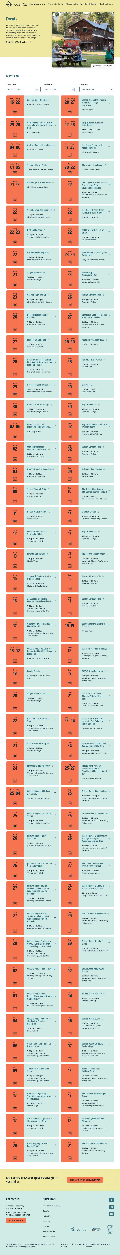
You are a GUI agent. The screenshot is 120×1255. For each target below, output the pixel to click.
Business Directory (51, 1206)
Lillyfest (86, 385)
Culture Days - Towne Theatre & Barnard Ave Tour (92, 696)
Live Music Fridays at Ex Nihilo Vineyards (92, 146)
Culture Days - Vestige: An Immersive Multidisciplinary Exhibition (39, 651)
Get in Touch (16, 1221)
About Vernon (36, 4)
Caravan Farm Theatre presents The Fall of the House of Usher (93, 721)
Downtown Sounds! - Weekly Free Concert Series (94, 316)
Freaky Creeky (33, 671)
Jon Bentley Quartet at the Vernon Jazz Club (39, 865)
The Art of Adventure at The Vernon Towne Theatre (94, 490)
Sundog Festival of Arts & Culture (93, 625)
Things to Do (54, 4)
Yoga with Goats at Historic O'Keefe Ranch (94, 426)
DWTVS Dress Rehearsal (92, 671)
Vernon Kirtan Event (91, 1019)
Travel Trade (49, 1236)
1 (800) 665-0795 (22, 1215)
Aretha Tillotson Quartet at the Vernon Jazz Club (40, 1120)
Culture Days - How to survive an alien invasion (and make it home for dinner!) (38, 890)
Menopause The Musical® (38, 766)
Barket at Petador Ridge (38, 405)
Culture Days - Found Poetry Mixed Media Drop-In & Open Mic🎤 (39, 996)
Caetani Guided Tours (37, 100)
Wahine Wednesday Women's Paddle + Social (38, 448)
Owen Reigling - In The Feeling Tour (37, 1145)
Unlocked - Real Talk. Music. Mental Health (39, 625)
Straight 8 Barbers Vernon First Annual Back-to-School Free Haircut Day (39, 362)
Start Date (11, 84)
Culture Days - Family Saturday (37, 837)
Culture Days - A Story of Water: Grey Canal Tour (93, 887)
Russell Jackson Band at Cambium (37, 316)
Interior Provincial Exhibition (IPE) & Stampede (40, 426)
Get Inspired (105, 4)
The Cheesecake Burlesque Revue (94, 1095)
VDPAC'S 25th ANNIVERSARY (94, 914)
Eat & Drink (90, 4)
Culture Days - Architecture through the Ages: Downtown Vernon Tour (94, 839)
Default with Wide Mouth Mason (93, 970)
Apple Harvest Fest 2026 (93, 340)
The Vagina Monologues (92, 165)
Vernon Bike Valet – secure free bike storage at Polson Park (39, 125)
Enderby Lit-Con (89, 512)
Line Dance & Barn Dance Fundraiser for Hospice (93, 211)
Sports (46, 1226)
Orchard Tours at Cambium (39, 145)
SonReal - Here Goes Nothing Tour (91, 1070)
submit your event (17, 42)
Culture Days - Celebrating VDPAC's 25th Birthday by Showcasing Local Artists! (39, 944)
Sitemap (78, 1244)
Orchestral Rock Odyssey (93, 813)
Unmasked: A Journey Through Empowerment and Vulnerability (39, 1096)
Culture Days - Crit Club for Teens (39, 815)
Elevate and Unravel (36, 554)
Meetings (47, 1221)
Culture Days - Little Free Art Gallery (38, 792)
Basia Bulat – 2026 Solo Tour (38, 720)
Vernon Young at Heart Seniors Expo (92, 1045)
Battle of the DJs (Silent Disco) (93, 231)
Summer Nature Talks (37, 165)
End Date (47, 84)
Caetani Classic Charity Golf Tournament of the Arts (94, 745)
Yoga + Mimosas (34, 272)
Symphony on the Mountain (39, 210)
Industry (47, 1216)
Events (46, 1211)
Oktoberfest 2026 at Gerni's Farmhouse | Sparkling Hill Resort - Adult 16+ (94, 770)
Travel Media (49, 1231)
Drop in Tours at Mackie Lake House (92, 124)
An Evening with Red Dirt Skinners (93, 1120)
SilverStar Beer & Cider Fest (39, 385)
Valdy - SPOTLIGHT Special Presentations (39, 1045)
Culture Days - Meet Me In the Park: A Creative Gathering (39, 1021)
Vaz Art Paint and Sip (36, 295)
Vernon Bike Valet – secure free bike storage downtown (94, 103)
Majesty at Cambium (36, 340)
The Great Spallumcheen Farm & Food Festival (93, 865)
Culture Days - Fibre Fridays (94, 649)
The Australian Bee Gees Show (38, 1070)
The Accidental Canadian (93, 1143)
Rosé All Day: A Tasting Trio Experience (94, 254)
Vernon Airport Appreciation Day (90, 274)
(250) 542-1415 (19, 1212)
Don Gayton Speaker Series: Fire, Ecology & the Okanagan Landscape (94, 185)
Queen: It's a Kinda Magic (93, 554)
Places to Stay (73, 4)
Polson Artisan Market (92, 360)
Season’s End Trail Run (92, 994)
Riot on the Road (34, 230)
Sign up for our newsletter (85, 1180)
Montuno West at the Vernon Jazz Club (37, 533)
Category (83, 84)
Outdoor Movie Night (36, 252)
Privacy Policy (64, 1245)
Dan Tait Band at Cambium (39, 469)
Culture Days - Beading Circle (92, 942)
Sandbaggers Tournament (39, 183)
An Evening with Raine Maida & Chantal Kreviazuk (39, 600)
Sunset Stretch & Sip (91, 295)
